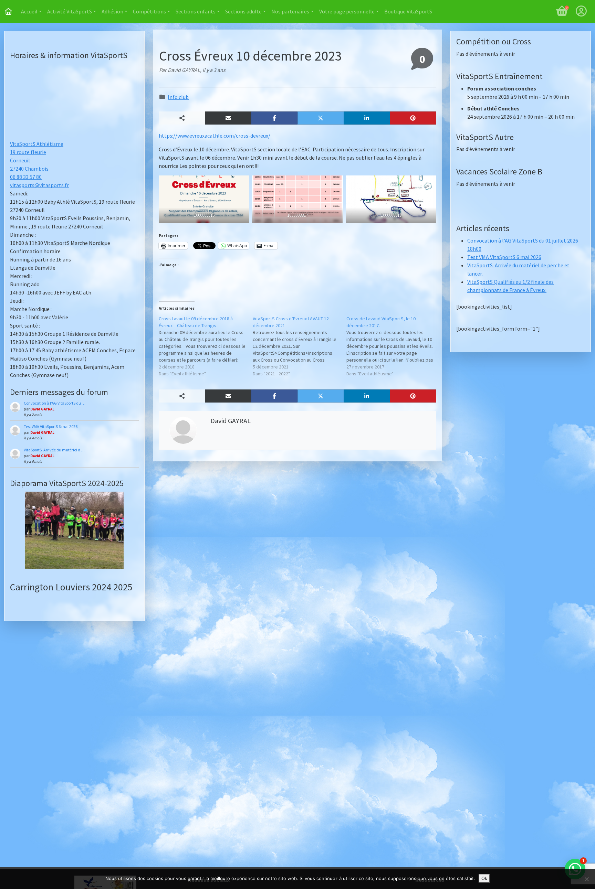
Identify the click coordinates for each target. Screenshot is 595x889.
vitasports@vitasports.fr (39, 185)
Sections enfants (196, 11)
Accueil (29, 11)
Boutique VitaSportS (408, 11)
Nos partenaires (290, 11)
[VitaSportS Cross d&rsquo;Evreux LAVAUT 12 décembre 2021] (300, 346)
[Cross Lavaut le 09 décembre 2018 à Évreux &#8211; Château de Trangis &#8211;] (206, 346)
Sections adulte (243, 11)
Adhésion (112, 11)
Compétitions (149, 11)
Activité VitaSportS (69, 11)
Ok (484, 878)
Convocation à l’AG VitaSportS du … (54, 403)
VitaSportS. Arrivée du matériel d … (54, 449)
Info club (178, 97)
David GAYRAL (42, 409)
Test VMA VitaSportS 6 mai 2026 (50, 426)
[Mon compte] (581, 11)
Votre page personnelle (347, 11)
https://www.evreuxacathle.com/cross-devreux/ (214, 135)
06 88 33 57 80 (26, 176)
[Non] (586, 879)
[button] (228, 118)
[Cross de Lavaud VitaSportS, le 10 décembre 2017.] (393, 346)
